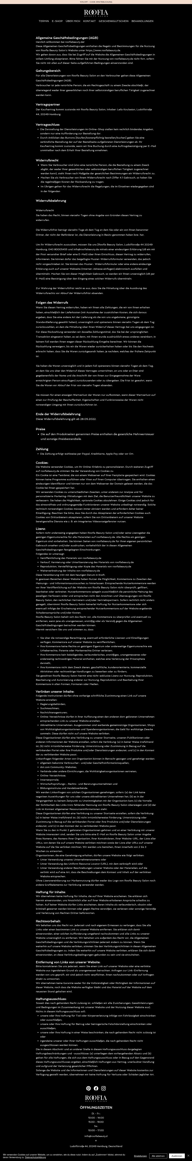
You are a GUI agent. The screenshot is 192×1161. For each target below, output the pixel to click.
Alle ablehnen (158, 1155)
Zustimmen (177, 1155)
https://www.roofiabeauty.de (103, 50)
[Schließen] (188, 1156)
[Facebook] (96, 1088)
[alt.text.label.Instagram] (103, 1088)
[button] (57, 21)
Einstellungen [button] (140, 1155)
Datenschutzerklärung (35, 1157)
